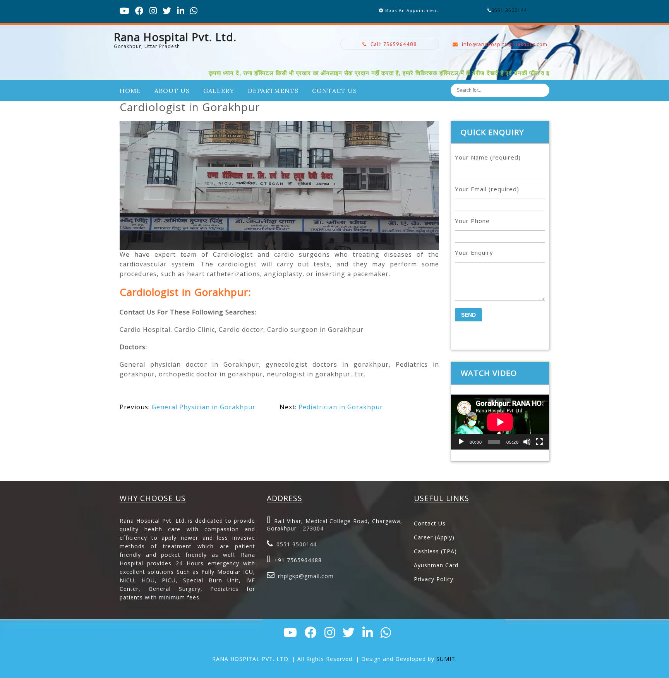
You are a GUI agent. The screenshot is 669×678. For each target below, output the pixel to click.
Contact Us (334, 90)
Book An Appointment (411, 10)
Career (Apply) (434, 537)
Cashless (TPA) (435, 551)
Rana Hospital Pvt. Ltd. (175, 36)
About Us (172, 90)
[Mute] (527, 442)
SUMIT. (446, 659)
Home (130, 90)
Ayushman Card (436, 565)
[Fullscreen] (539, 442)
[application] (500, 422)
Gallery (218, 90)
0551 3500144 (509, 10)
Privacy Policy (433, 579)
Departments (273, 90)
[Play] (461, 442)
